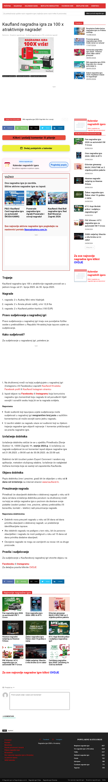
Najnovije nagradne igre (17, 592)
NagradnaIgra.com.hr (35, 229)
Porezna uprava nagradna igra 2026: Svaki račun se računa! (95, 41)
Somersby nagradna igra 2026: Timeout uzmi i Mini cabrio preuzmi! (94, 52)
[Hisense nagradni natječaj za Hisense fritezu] (12, 628)
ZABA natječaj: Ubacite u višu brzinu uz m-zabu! (36, 661)
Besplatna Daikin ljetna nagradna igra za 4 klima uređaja (96, 30)
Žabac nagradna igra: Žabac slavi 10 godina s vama (36, 639)
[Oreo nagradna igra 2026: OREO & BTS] (36, 604)
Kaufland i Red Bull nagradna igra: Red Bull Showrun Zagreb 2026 (57, 212)
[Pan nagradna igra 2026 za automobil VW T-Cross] (12, 604)
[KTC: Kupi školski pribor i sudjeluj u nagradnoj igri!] (59, 628)
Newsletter (8, 745)
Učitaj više (89, 247)
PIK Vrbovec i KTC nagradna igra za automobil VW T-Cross (12, 662)
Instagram (59, 739)
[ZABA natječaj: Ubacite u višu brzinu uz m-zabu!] (36, 651)
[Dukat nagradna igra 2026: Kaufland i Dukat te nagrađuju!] (79, 75)
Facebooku (27, 393)
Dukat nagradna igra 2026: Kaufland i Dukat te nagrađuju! (95, 75)
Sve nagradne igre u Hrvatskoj (38, 76)
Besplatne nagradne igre (17, 35)
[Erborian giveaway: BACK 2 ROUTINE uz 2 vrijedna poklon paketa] (59, 604)
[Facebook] (40, 739)
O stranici (8, 740)
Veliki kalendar (10, 760)
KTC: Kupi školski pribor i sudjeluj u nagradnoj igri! (59, 639)
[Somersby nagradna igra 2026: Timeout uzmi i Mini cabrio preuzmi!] (79, 52)
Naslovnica (5, 35)
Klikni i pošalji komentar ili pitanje (34, 137)
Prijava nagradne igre (12, 750)
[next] (66, 119)
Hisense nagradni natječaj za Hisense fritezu (10, 639)
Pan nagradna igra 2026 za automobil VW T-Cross (12, 615)
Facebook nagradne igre (23, 76)
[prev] (63, 119)
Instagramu (42, 393)
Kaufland (10, 730)
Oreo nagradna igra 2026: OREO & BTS (34, 614)
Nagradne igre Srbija (35, 780)
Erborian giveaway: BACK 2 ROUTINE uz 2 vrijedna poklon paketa (59, 615)
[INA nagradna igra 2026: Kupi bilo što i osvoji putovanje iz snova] (79, 65)
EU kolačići (9, 752)
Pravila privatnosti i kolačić (14, 747)
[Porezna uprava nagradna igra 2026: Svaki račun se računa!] (79, 41)
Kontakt (7, 742)
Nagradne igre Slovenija (50, 780)
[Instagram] (53, 739)
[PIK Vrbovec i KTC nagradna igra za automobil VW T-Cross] (12, 651)
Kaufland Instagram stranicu (37, 389)
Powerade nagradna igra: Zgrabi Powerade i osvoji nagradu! (35, 212)
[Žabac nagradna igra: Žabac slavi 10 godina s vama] (36, 628)
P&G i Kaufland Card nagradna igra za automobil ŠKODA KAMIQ (14, 212)
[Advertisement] (54, 102)
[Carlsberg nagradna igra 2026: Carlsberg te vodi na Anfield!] (59, 651)
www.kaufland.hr (50, 481)
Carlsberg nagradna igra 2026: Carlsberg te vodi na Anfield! (59, 662)
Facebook (46, 739)
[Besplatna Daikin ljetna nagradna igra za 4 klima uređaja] (79, 31)
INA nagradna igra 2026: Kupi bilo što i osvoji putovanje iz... (96, 64)
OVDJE (33, 567)
